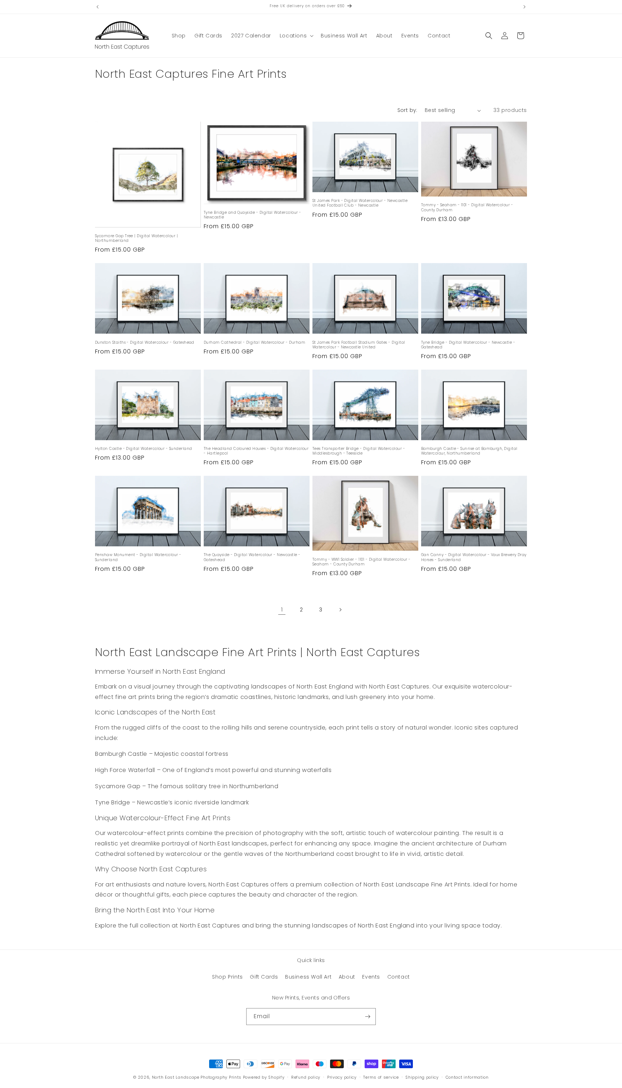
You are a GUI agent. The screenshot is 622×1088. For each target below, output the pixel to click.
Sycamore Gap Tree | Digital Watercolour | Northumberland (136, 238)
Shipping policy (422, 1077)
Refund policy (305, 1077)
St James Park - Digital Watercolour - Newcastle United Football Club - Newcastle (359, 203)
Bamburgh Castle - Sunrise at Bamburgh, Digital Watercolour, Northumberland (469, 451)
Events (371, 977)
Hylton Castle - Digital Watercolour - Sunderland (143, 448)
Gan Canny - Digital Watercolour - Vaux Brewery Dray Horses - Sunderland (474, 557)
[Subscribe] (367, 1016)
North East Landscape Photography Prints (197, 1077)
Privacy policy (342, 1077)
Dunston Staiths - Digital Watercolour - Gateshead (144, 342)
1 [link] (282, 609)
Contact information (467, 1077)
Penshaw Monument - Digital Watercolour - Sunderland (138, 557)
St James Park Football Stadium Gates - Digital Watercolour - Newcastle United (358, 344)
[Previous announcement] (97, 7)
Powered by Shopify (264, 1077)
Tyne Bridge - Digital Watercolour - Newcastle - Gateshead (468, 344)
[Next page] (340, 610)
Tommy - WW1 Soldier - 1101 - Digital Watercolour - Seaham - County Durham (361, 561)
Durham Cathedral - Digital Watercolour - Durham (254, 342)
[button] (295, 35)
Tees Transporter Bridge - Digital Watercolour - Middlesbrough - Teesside (358, 451)
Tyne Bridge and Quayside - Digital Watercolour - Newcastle (252, 215)
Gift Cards (264, 977)
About (347, 977)
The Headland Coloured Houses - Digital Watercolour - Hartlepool (256, 451)
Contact (398, 977)
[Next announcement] (524, 7)
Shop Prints (227, 977)
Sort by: (407, 110)
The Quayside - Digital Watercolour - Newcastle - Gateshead (252, 557)
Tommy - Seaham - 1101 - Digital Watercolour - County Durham (467, 207)
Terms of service (380, 1077)
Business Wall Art (308, 977)
